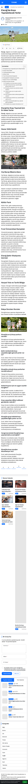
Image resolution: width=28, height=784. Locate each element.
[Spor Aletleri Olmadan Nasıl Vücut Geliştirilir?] (7, 502)
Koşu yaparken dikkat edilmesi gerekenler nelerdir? (14, 95)
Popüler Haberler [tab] (7, 680)
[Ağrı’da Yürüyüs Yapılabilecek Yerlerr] (20, 502)
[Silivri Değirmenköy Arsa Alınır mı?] (14, 701)
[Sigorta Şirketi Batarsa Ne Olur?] (14, 686)
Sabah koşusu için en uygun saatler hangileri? (13, 92)
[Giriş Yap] (25, 2)
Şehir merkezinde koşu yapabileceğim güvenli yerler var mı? (13, 85)
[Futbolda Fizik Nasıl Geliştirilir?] (7, 487)
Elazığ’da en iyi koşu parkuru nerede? (13, 83)
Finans (4, 740)
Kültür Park (6, 74)
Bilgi (3, 727)
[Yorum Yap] (6, 48)
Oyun (3, 752)
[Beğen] (2, 48)
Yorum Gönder (7, 673)
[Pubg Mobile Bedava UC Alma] (14, 693)
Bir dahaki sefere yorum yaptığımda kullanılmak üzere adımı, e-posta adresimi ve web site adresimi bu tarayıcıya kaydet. (15, 669)
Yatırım (4, 768)
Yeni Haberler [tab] (20, 680)
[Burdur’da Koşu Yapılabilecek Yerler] (20, 570)
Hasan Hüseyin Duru (11, 17)
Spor (3, 762)
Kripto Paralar (6, 746)
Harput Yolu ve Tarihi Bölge (10, 79)
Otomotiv (4, 749)
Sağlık (4, 755)
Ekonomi (4, 736)
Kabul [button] (25, 782)
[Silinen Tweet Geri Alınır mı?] (14, 716)
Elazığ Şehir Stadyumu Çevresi (11, 77)
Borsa (4, 730)
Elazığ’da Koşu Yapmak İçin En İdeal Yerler (14, 68)
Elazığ (3, 52)
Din (3, 733)
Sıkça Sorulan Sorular (8, 81)
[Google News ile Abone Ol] (6, 44)
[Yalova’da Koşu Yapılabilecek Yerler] (7, 570)
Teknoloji (4, 765)
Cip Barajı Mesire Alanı (9, 72)
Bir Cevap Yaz (7, 636)
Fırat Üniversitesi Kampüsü (10, 76)
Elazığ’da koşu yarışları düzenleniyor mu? (14, 104)
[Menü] (2, 2)
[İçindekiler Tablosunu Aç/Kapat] (23, 66)
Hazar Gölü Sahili (7, 70)
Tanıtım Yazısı (9, 777)
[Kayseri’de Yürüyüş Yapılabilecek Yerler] (20, 487)
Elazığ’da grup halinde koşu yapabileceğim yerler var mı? (14, 98)
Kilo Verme (5, 743)
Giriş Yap (16, 673)
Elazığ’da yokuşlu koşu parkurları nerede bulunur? (14, 89)
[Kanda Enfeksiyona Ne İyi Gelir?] (14, 709)
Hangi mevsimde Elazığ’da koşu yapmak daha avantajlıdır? (14, 101)
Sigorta (4, 758)
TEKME (14, 2)
